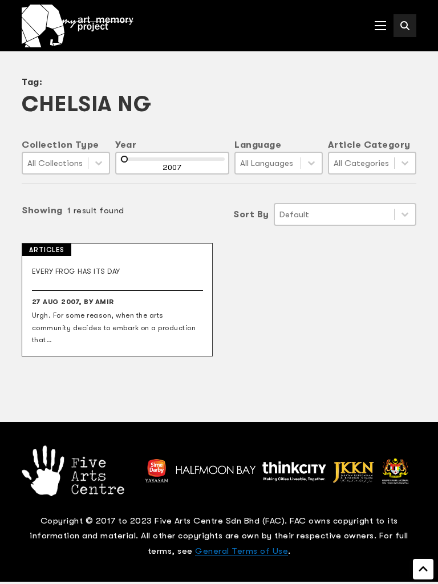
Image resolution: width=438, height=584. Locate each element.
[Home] (77, 26)
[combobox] (55, 163)
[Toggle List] (98, 163)
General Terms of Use (241, 551)
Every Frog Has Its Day (76, 271)
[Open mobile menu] (380, 25)
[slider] (124, 159)
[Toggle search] (405, 25)
